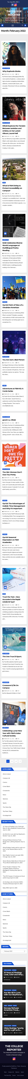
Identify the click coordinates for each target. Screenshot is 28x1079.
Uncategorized (7, 815)
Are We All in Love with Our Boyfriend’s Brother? (13, 995)
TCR (18, 74)
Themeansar (14, 1068)
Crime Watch (6, 786)
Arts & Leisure (6, 68)
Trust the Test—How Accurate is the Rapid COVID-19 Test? (11, 599)
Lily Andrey (18, 997)
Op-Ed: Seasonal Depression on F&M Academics (10, 539)
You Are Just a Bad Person (13, 360)
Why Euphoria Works (11, 71)
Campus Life (5, 239)
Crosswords (6, 682)
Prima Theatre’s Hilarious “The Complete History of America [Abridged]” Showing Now (11, 868)
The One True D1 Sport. (12, 657)
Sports (4, 803)
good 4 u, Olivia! (9, 420)
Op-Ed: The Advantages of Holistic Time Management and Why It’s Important (13, 506)
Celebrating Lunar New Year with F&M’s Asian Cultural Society (12, 733)
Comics (4, 385)
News (4, 182)
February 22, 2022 (9, 74)
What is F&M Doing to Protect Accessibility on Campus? (12, 188)
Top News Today (7, 811)
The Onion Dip (6, 356)
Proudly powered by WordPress (9, 1066)
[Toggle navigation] (13, 25)
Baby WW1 (6, 888)
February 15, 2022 (9, 394)
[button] (22, 25)
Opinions (5, 500)
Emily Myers (18, 1032)
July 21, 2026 (9, 977)
